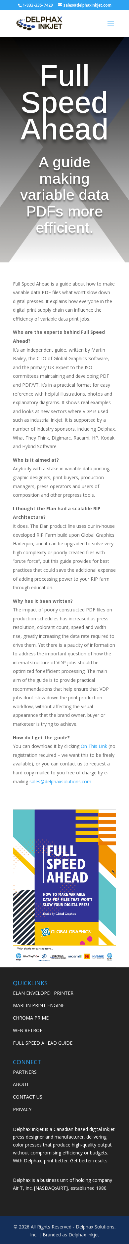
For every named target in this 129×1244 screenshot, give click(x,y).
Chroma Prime (31, 1018)
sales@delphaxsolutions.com (60, 781)
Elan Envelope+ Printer (43, 993)
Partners (25, 1072)
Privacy (22, 1109)
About (21, 1084)
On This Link (94, 746)
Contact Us (27, 1097)
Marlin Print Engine (38, 1005)
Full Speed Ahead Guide (42, 1043)
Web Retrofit (30, 1030)
